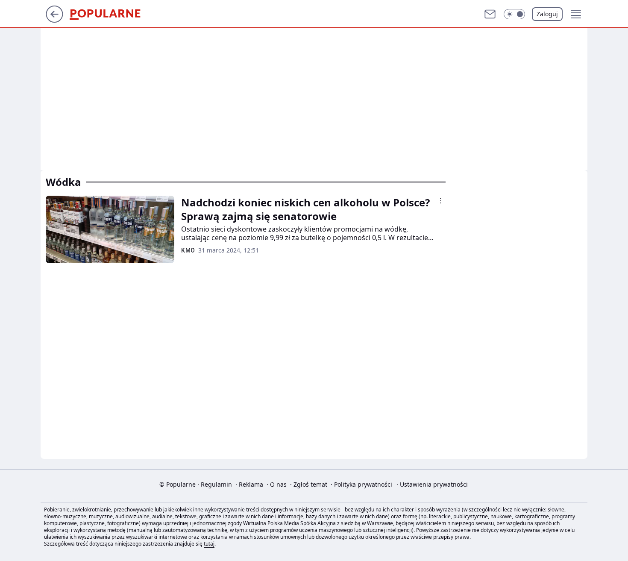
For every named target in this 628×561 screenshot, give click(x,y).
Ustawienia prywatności (432, 484)
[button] (514, 14)
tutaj (209, 543)
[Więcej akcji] (440, 201)
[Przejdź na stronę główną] (54, 20)
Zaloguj (547, 14)
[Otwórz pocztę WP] (490, 14)
